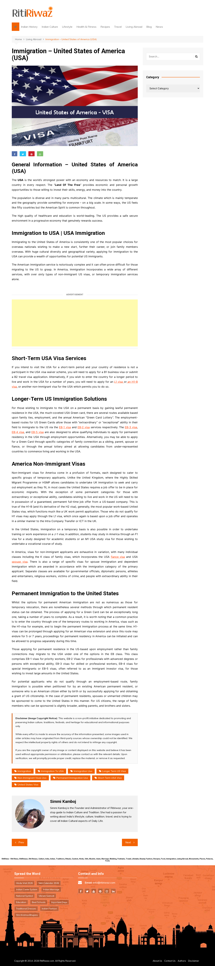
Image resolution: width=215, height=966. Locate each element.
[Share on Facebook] (14, 153)
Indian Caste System (26, 889)
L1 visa (119, 381)
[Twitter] (87, 890)
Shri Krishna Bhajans (27, 915)
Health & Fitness (86, 26)
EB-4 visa (18, 432)
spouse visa (20, 561)
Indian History (29, 26)
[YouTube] (93, 890)
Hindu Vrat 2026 (24, 883)
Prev (21, 842)
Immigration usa (83, 771)
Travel (118, 26)
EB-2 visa (84, 427)
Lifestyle (67, 26)
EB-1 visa (65, 427)
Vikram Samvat (46, 895)
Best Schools (39, 902)
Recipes (105, 26)
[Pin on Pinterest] (31, 153)
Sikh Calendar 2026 (48, 883)
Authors (182, 960)
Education (21, 902)
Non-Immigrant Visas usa (32, 777)
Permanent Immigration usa (72, 777)
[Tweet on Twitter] (23, 153)
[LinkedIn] (113, 890)
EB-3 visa (131, 427)
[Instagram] (106, 890)
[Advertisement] (75, 322)
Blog (149, 26)
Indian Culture (50, 26)
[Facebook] (80, 890)
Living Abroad (134, 26)
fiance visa (118, 556)
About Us (157, 960)
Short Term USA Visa (110, 777)
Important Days (59, 902)
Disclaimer (193, 960)
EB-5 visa (37, 432)
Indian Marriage (51, 889)
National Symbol (24, 895)
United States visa (28, 784)
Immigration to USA (52, 771)
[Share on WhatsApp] (40, 153)
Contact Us (170, 960)
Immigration (24, 771)
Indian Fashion (49, 908)
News (159, 26)
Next (128, 842)
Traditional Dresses (26, 908)
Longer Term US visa (114, 771)
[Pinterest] (100, 890)
